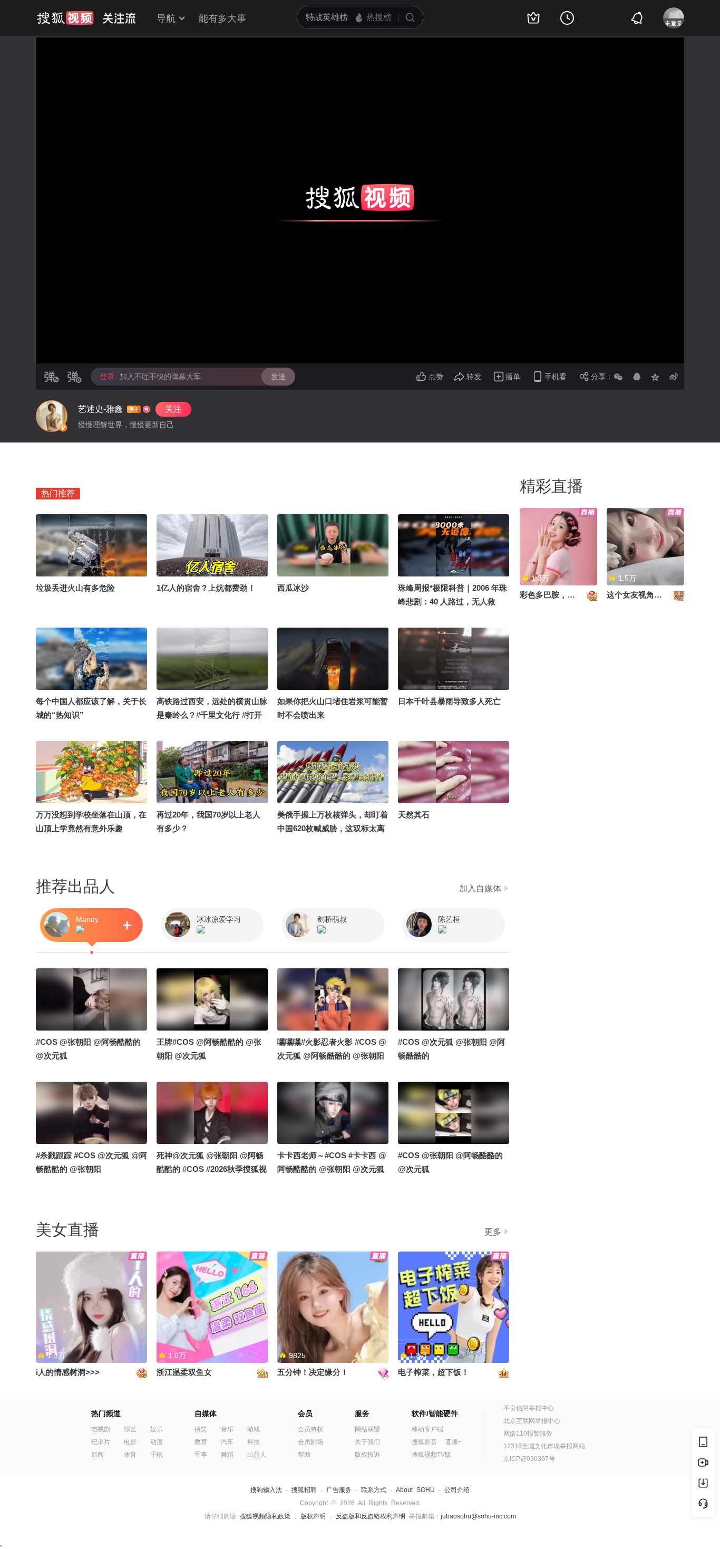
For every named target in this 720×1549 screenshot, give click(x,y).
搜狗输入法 (266, 1490)
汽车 (227, 1442)
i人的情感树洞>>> (68, 1372)
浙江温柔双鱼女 (184, 1372)
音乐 (227, 1429)
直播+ (453, 1442)
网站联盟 (367, 1429)
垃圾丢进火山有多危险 (75, 587)
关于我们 (367, 1442)
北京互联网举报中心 (531, 1421)
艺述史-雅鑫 (100, 409)
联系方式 (373, 1490)
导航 (166, 18)
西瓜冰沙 (293, 587)
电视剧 (100, 1429)
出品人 (256, 1454)
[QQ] (636, 376)
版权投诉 (367, 1454)
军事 (200, 1454)
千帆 (156, 1454)
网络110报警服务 (527, 1433)
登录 (107, 376)
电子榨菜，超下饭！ (433, 1372)
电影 (130, 1442)
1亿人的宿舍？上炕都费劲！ (206, 587)
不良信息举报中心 (528, 1408)
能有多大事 (222, 18)
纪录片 (100, 1442)
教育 (200, 1442)
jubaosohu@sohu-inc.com (478, 1516)
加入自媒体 (480, 888)
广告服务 (339, 1490)
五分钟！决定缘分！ (312, 1372)
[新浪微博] (673, 376)
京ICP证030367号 (529, 1459)
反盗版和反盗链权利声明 (370, 1516)
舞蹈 (227, 1454)
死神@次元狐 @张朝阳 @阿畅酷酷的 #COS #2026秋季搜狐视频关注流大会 (212, 1169)
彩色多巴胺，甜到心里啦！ (567, 594)
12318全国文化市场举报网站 (544, 1446)
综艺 (130, 1429)
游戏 (253, 1429)
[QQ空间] (655, 376)
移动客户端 (427, 1429)
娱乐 (156, 1429)
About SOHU (415, 1490)
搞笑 (200, 1429)
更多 (492, 1231)
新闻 (97, 1454)
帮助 (304, 1454)
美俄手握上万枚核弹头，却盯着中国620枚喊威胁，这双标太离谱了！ (332, 828)
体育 (130, 1454)
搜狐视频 (65, 17)
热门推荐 (58, 493)
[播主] (51, 416)
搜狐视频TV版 (431, 1454)
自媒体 (205, 1413)
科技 (253, 1442)
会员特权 (310, 1429)
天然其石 (414, 814)
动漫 (156, 1442)
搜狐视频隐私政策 (265, 1516)
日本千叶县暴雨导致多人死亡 (449, 701)
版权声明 (313, 1516)
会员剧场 (310, 1442)
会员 (305, 1413)
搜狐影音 (424, 1442)
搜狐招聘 (304, 1490)
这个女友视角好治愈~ (645, 594)
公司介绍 (457, 1490)
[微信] (618, 376)
